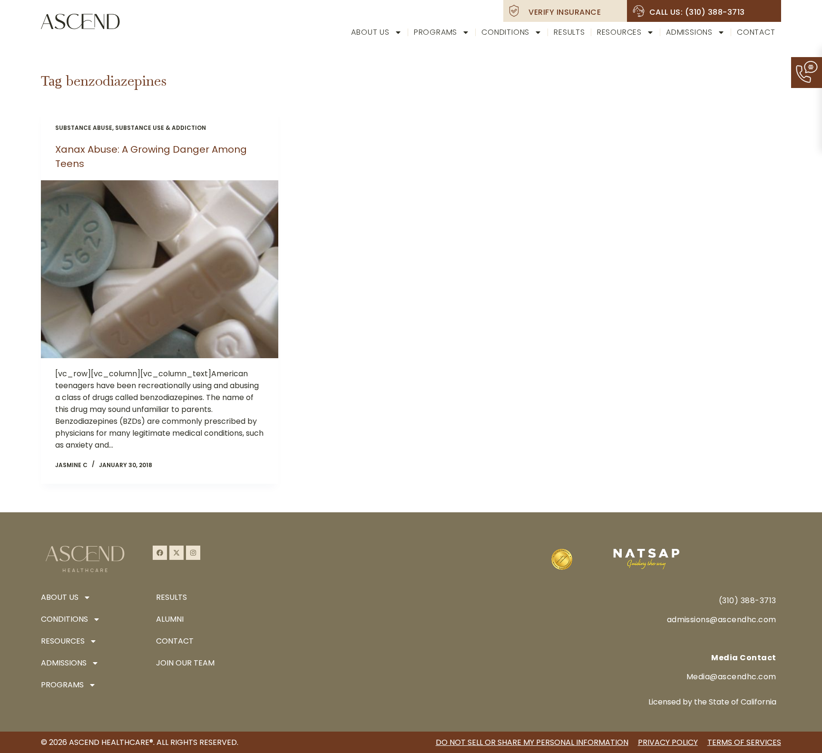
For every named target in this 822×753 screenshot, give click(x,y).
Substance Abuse (83, 128)
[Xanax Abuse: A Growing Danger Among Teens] (159, 269)
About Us (370, 32)
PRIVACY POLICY (668, 742)
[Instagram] (193, 553)
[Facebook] (160, 553)
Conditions (505, 32)
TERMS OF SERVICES (744, 742)
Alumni (170, 619)
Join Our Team (185, 662)
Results (569, 32)
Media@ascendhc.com (731, 676)
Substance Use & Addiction (160, 128)
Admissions (689, 32)
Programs (435, 32)
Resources (619, 32)
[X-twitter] (176, 553)
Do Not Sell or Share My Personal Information (532, 742)
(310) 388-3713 (747, 600)
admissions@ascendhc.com (721, 619)
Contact (756, 32)
